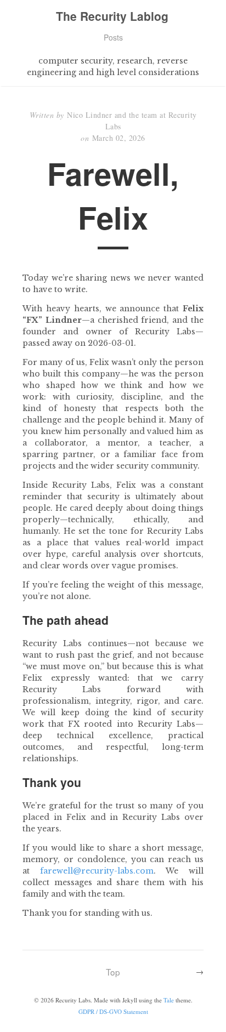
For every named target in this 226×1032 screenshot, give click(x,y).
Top (113, 972)
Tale (168, 1000)
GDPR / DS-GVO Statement (113, 1011)
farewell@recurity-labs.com (97, 871)
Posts (113, 37)
